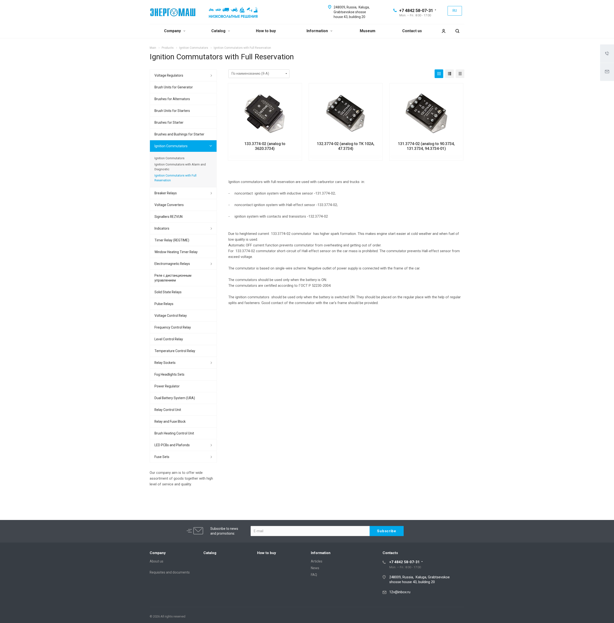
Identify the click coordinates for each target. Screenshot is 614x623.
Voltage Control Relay (170, 316)
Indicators (161, 228)
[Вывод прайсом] (460, 73)
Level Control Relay (168, 339)
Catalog (218, 31)
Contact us (412, 31)
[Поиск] (457, 31)
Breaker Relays (165, 193)
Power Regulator (167, 386)
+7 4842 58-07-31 (416, 10)
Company (173, 31)
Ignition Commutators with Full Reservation (175, 178)
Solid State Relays (168, 292)
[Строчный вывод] (449, 73)
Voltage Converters (169, 205)
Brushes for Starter (168, 122)
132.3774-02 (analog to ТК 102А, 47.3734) (345, 146)
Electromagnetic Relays (172, 264)
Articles (316, 561)
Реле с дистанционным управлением (172, 278)
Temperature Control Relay (174, 351)
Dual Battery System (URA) (174, 398)
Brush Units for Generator (173, 87)
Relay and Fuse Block (170, 421)
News (315, 568)
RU (455, 10)
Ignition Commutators (171, 146)
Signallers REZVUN (168, 217)
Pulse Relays (163, 304)
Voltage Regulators (168, 75)
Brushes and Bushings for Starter (179, 134)
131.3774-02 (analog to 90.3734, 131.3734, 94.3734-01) (426, 146)
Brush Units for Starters (172, 111)
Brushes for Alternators (172, 99)
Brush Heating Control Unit (174, 433)
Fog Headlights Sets (169, 374)
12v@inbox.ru (399, 592)
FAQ (314, 575)
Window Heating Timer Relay (176, 252)
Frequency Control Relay (172, 327)
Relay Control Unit (167, 410)
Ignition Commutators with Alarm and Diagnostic (180, 167)
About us (156, 561)
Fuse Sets (161, 457)
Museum (367, 31)
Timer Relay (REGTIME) (171, 240)
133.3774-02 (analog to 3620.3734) (264, 146)
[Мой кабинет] (443, 31)
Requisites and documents (170, 572)
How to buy (266, 31)
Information (318, 31)
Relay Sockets (165, 363)
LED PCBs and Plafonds (172, 445)
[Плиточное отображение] (439, 73)
